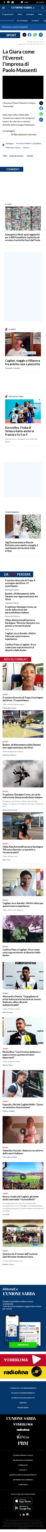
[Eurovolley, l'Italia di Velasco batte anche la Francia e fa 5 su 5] (23, 411)
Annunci (23, 1403)
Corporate (23, 1485)
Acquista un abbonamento (23, 1393)
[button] (24, 35)
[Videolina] (23, 1360)
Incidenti (35, 20)
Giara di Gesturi (16, 155)
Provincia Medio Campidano (28, 143)
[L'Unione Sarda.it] (23, 7)
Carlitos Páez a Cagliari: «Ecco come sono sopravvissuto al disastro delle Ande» (20, 647)
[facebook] (8, 2)
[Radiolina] (23, 1372)
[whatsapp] (12, 2)
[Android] (23, 1508)
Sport (11, 35)
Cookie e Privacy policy (23, 1455)
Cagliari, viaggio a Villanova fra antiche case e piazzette (22, 362)
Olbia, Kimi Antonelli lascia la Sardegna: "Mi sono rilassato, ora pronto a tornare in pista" (22, 623)
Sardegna (30, 14)
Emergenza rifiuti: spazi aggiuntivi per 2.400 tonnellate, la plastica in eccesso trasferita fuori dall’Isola (22, 237)
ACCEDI (40, 2)
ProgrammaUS (7, 14)
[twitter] (4, 2)
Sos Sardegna (22, 20)
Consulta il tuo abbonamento (23, 1388)
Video (20, 14)
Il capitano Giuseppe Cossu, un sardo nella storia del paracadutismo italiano (21, 609)
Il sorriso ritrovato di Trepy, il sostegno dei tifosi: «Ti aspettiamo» (20, 583)
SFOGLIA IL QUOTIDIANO (14, 27)
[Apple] (23, 1501)
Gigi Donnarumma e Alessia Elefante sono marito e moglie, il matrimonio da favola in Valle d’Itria (21, 546)
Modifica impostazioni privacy (23, 1475)
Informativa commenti (23, 1480)
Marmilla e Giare (12, 147)
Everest (30, 155)
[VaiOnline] (23, 1438)
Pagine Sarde (23, 1408)
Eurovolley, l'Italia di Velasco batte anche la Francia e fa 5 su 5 (19, 431)
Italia (40, 14)
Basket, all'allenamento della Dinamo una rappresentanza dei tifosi (21, 596)
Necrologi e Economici (23, 1460)
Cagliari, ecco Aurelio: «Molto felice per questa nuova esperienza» (20, 636)
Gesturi (26, 147)
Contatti (23, 1470)
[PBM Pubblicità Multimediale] (23, 1443)
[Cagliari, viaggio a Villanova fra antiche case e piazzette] (23, 344)
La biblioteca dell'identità (23, 1398)
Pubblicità (23, 1465)
